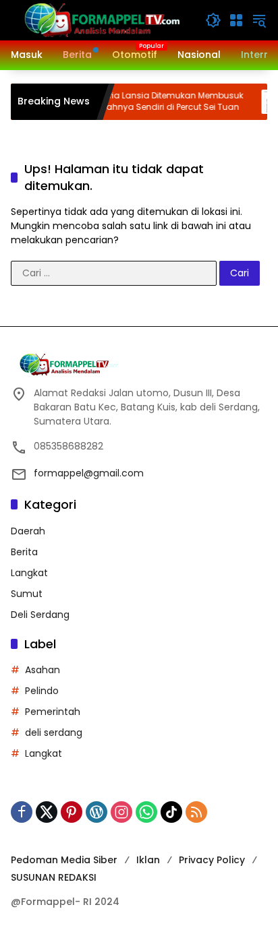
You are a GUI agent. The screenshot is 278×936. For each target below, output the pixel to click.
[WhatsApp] (146, 812)
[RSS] (196, 812)
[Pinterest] (71, 812)
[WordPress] (96, 812)
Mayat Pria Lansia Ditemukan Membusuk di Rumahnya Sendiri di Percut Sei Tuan (151, 101)
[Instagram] (121, 812)
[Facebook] (21, 812)
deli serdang (53, 732)
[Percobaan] (265, 102)
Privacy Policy (212, 860)
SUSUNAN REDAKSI (53, 877)
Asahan (42, 670)
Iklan (148, 860)
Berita (24, 552)
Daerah (28, 531)
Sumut (27, 593)
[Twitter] (46, 812)
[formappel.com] (101, 19)
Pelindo (42, 690)
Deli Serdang (40, 614)
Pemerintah (52, 711)
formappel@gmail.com (89, 473)
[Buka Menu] (236, 20)
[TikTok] (171, 812)
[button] (213, 20)
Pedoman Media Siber (64, 860)
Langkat (29, 573)
